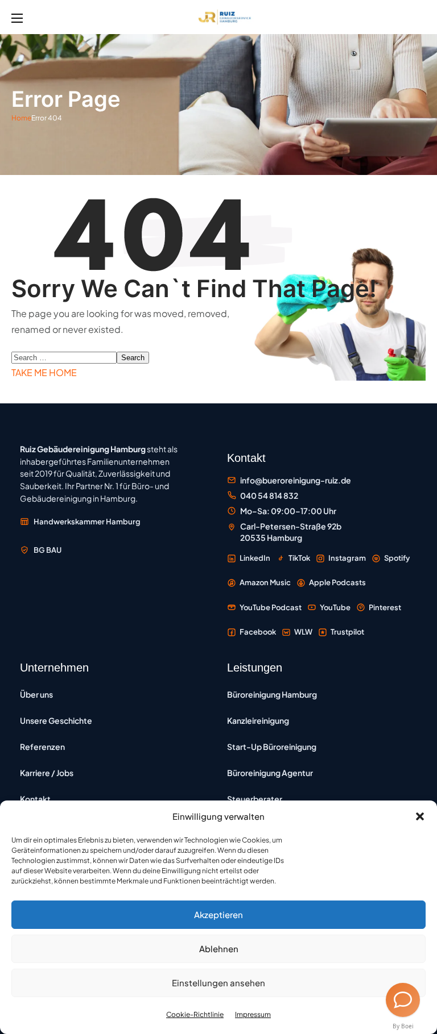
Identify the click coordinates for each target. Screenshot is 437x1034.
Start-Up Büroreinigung (271, 746)
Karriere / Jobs (46, 773)
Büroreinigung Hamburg (272, 694)
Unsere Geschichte (56, 720)
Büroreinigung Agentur (270, 773)
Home (21, 118)
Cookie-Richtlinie (195, 1014)
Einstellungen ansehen (218, 982)
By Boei (403, 1026)
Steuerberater (254, 799)
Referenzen (42, 746)
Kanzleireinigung (258, 720)
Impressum (253, 1014)
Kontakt (35, 799)
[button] (420, 816)
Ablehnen (218, 948)
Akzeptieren (218, 914)
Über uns (36, 694)
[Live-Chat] (403, 1000)
